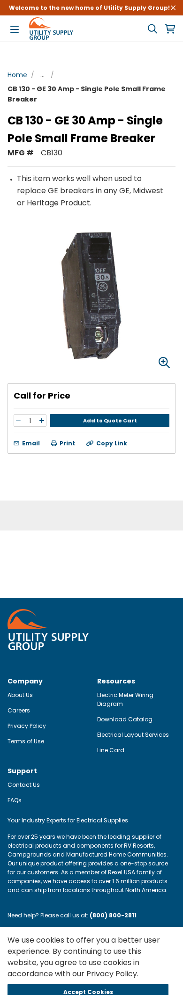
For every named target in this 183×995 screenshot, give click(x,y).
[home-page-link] (51, 28)
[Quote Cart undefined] (170, 29)
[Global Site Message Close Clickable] (173, 8)
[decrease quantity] (18, 420)
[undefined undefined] (152, 29)
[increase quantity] (42, 420)
